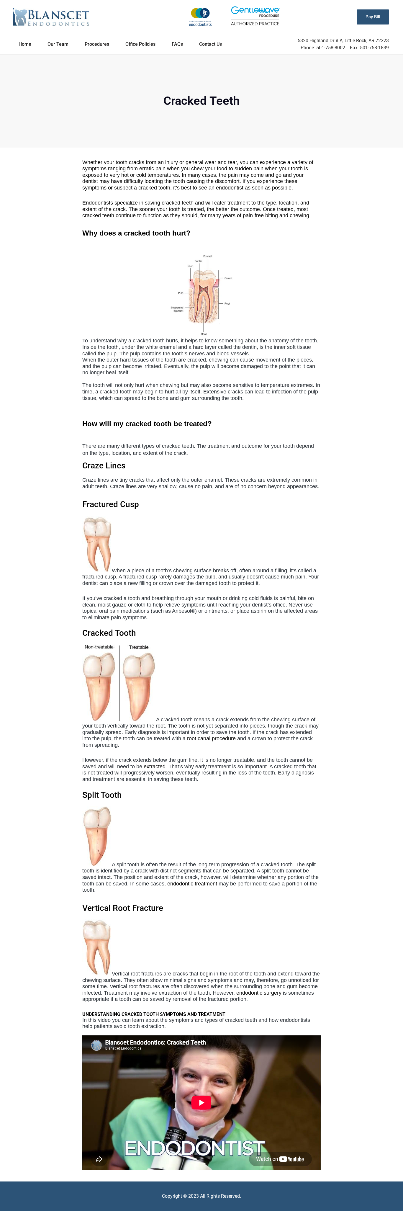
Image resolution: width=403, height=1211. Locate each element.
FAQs (177, 44)
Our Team (57, 44)
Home (25, 44)
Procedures (97, 44)
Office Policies (140, 44)
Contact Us (210, 44)
